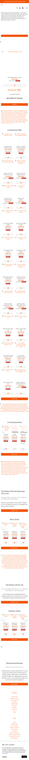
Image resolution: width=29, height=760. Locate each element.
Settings (4, 757)
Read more (5, 753)
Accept (24, 757)
